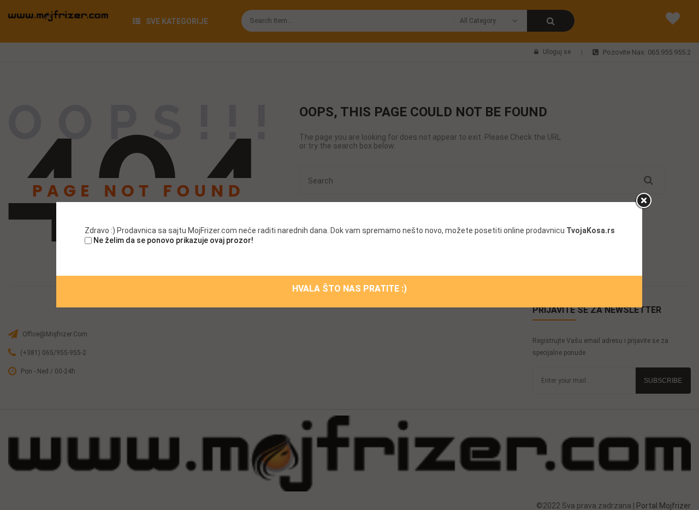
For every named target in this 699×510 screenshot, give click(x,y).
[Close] (643, 201)
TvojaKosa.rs (590, 230)
